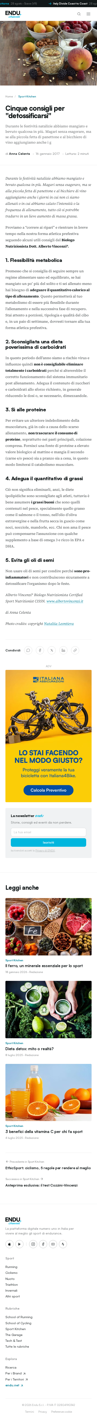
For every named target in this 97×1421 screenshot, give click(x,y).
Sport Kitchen (27, 96)
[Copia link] (75, 650)
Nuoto (10, 1279)
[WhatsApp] (28, 650)
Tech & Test (13, 1340)
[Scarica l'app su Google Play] (19, 1244)
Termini (29, 1411)
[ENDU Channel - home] (13, 14)
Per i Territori (15, 1379)
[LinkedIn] (63, 650)
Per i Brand (14, 1373)
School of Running (18, 1317)
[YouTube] (53, 1244)
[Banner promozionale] (48, 736)
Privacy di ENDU (45, 850)
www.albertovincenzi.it (64, 601)
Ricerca (10, 1367)
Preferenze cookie (61, 1411)
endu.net (12, 1385)
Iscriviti (48, 842)
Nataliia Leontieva (59, 623)
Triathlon (11, 1284)
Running (11, 1267)
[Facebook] (40, 650)
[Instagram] (33, 1244)
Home (9, 96)
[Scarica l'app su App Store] (9, 1244)
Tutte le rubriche (17, 1346)
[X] (52, 650)
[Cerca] (79, 14)
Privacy (42, 1411)
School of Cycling (18, 1323)
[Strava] (63, 1244)
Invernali (11, 1290)
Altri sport (12, 1296)
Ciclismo (11, 1273)
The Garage (14, 1335)
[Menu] (88, 14)
